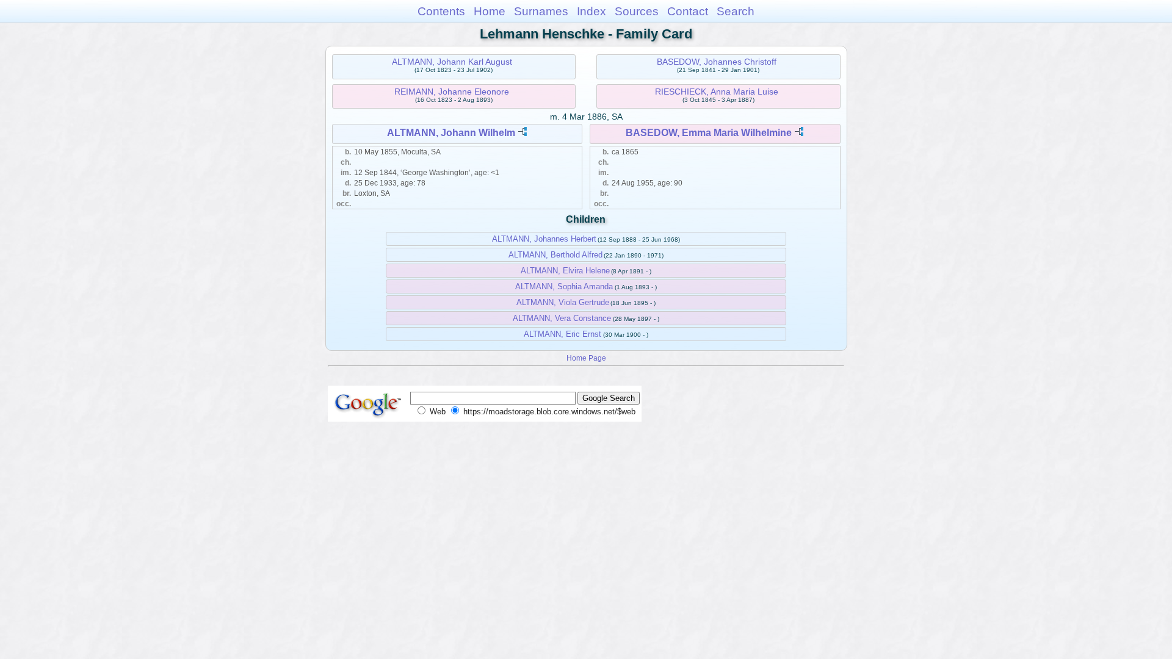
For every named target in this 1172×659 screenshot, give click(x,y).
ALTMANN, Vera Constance (562, 318)
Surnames (541, 11)
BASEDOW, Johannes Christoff (716, 62)
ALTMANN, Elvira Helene (565, 270)
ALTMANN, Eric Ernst (562, 334)
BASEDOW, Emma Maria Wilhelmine (709, 133)
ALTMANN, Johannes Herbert (544, 238)
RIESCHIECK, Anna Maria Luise (716, 91)
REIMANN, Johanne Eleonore (451, 91)
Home (489, 11)
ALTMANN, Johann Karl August (452, 62)
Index (591, 11)
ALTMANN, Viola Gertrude (562, 302)
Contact (687, 11)
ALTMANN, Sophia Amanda (564, 286)
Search (735, 11)
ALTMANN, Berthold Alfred (555, 254)
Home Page (586, 358)
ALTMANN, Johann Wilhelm (451, 133)
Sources (637, 11)
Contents (441, 11)
